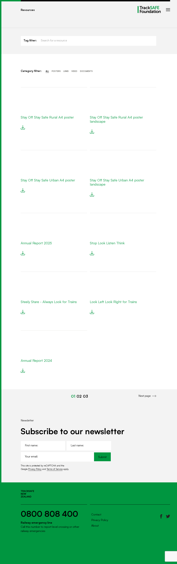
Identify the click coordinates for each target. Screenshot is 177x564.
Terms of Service (55, 469)
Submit (102, 457)
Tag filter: (30, 40)
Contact (96, 514)
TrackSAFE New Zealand (27, 494)
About (95, 525)
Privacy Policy (34, 469)
